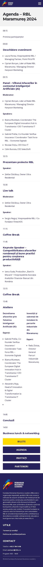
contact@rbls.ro (14, 550)
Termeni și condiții (10, 530)
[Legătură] (7, 3)
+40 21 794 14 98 (15, 546)
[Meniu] (40, 3)
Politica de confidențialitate (14, 534)
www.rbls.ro (29, 518)
